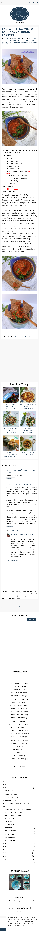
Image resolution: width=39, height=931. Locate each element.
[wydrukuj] (29, 337)
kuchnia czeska (18, 702)
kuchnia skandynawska (18, 730)
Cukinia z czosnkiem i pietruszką (28, 430)
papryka (25, 40)
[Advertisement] (19, 361)
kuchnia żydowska (18, 743)
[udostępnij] (15, 337)
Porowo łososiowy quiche (12, 812)
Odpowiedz (10, 478)
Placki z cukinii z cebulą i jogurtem (28, 406)
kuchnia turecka (18, 737)
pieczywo (17, 752)
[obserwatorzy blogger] (33, 2)
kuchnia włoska (17, 740)
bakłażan (33, 38)
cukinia (5, 40)
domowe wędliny (18, 696)
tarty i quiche (18, 756)
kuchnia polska (18, 721)
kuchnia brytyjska (18, 699)
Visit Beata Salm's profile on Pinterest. (19, 901)
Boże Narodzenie (18, 683)
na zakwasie (18, 749)
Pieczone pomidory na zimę (13, 815)
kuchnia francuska (18, 705)
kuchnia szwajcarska (18, 733)
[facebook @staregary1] (25, 2)
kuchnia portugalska (18, 724)
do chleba (15, 40)
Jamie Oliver (18, 686)
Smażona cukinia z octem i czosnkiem (11, 430)
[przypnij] (22, 337)
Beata (14, 534)
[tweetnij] (18, 337)
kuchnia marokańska (18, 715)
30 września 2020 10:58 (22, 484)
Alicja (9, 484)
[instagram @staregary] (29, 2)
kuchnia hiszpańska (18, 711)
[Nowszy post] (1, 607)
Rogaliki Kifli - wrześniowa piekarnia (17, 809)
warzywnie (25, 42)
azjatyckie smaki (18, 692)
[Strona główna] (19, 607)
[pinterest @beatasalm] (37, 2)
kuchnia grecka (17, 708)
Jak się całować (14, 470)
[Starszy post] (37, 607)
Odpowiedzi (13, 530)
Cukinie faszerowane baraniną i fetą (11, 454)
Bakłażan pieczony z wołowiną (11, 406)
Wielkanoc (18, 689)
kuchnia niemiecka (18, 718)
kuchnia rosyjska (18, 727)
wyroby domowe (18, 759)
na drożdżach (18, 746)
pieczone (16, 42)
